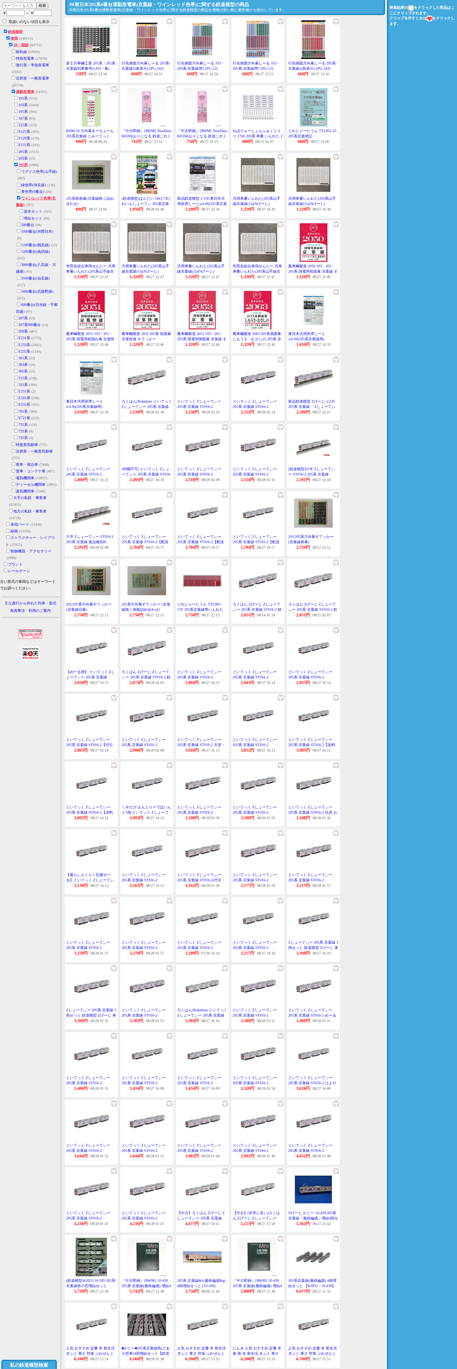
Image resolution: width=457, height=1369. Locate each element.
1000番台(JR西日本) (37, 232)
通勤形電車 (25, 92)
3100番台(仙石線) (35, 278)
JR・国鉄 (21, 45)
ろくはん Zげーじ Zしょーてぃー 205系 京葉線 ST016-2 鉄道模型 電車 (257, 609)
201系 (23, 152)
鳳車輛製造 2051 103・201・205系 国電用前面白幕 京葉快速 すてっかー (90, 339)
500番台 (27, 225)
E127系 (24, 132)
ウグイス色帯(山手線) (39, 172)
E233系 (24, 345)
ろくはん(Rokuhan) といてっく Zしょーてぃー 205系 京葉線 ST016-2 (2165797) (147, 406)
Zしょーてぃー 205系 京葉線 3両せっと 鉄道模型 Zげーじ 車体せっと (313, 947)
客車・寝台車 (27, 465)
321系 (23, 385)
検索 (42, 5)
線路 (14, 531)
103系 (23, 105)
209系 (23, 331)
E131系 (24, 145)
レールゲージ (19, 571)
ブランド (15, 564)
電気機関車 (25, 478)
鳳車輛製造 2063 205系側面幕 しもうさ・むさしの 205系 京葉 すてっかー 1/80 (257, 339)
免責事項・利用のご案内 (30, 611)
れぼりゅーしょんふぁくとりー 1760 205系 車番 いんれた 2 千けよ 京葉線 (257, 136)
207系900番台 (30, 325)
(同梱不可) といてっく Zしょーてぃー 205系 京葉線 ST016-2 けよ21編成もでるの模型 (146, 474)
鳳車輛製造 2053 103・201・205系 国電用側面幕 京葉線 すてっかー (202, 339)
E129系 (24, 138)
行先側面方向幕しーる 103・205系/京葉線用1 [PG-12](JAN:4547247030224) (201, 68)
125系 (23, 125)
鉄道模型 (15, 32)
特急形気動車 (27, 445)
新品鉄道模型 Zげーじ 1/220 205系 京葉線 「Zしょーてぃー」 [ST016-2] (311, 406)
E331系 (24, 391)
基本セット (33, 211)
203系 (23, 158)
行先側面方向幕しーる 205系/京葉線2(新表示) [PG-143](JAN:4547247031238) (146, 68)
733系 (23, 431)
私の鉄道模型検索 (29, 1365)
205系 (23, 165)
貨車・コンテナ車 (30, 471)
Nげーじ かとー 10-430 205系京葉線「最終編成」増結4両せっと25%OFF (313, 1218)
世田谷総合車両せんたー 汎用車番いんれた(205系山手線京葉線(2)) (257, 271)
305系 (23, 371)
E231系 (24, 338)
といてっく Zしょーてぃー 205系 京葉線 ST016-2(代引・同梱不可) (201, 880)
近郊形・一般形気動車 (34, 451)
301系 (23, 358)
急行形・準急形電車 (32, 65)
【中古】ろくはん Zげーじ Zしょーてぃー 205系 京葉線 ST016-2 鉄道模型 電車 (201, 1218)
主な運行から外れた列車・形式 (30, 603)
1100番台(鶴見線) (35, 245)
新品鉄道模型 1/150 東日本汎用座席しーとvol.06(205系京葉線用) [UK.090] (202, 204)
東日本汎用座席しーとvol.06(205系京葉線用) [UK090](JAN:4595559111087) (312, 339)
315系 (23, 378)
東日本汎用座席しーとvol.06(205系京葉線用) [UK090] (84, 406)
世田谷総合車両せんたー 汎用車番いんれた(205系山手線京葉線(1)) (90, 271)
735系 (23, 438)
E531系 (24, 405)
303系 (23, 365)
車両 (14, 38)
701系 (23, 411)
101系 (23, 98)
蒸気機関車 (25, 491)
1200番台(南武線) (35, 252)
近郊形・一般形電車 (32, 78)
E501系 (24, 398)
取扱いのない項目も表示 (29, 22)
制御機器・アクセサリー (31, 551)
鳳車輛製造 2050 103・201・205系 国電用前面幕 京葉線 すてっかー (313, 271)
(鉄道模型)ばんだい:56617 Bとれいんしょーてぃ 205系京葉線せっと (146, 204)
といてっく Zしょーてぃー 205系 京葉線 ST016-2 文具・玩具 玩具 (201, 745)
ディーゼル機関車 (30, 485)
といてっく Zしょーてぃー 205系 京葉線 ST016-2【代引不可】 (89, 745)
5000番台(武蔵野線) (37, 292)
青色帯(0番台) (32, 192)
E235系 (24, 351)
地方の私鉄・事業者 (30, 511)
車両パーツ (20, 525)
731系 (23, 425)
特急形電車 (25, 58)
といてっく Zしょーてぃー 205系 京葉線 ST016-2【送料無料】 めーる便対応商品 (311, 745)
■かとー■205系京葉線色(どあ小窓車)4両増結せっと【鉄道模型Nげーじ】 (146, 1353)
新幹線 (21, 52)
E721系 (24, 418)
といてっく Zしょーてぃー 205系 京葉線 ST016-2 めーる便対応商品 (312, 1015)
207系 (23, 318)
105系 (23, 112)
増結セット (33, 218)
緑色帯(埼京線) (33, 185)
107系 (23, 118)
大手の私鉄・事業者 (30, 498)
